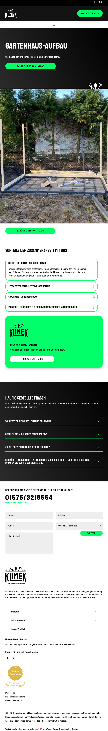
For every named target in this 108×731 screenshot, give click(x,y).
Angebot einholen (90, 13)
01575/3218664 (29, 497)
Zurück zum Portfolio (30, 230)
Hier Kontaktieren (32, 359)
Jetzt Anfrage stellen (31, 66)
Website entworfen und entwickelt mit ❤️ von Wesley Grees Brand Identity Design (41, 729)
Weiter (91, 533)
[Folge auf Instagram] (100, 2)
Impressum (10, 693)
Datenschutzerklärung (15, 697)
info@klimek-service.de (16, 503)
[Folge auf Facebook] (95, 2)
